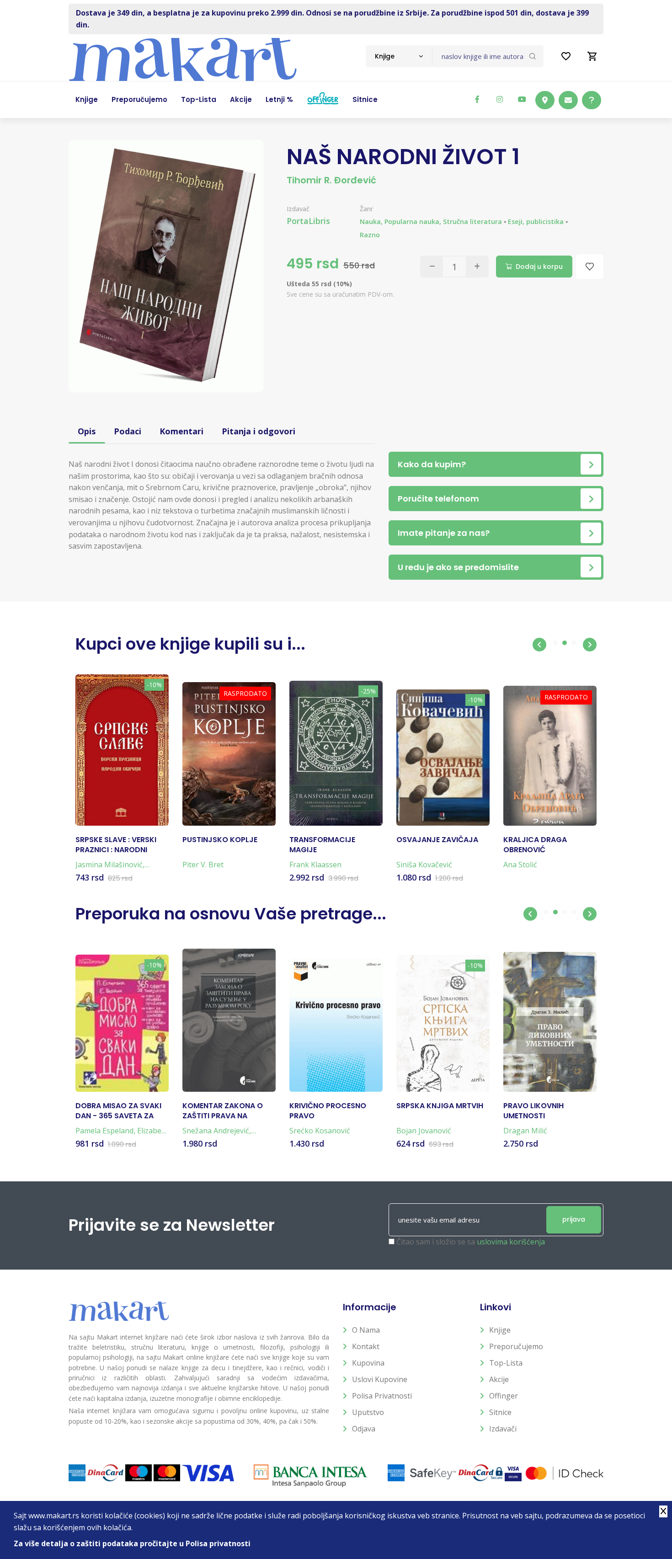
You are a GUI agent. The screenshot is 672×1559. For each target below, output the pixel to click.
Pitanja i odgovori (258, 431)
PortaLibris (308, 220)
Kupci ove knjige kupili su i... (190, 644)
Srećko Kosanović (319, 1131)
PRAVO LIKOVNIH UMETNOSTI (533, 1111)
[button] (539, 644)
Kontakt (365, 1346)
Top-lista (506, 1362)
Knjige (500, 1330)
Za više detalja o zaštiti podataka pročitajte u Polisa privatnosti (132, 1543)
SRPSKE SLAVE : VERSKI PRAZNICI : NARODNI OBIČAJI (115, 845)
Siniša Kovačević (424, 865)
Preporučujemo (516, 1346)
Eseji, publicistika (536, 221)
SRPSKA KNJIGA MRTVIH (439, 1106)
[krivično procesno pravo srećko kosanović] (336, 1024)
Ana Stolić (520, 865)
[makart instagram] (500, 99)
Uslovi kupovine (379, 1379)
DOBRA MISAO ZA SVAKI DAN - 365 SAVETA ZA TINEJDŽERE (118, 1111)
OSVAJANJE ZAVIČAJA (437, 840)
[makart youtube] (522, 99)
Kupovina (368, 1362)
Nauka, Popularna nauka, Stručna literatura (431, 221)
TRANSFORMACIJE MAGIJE (322, 845)
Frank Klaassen (315, 865)
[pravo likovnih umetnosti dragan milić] (550, 1022)
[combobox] (399, 56)
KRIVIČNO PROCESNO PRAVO (327, 1111)
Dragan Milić (525, 1131)
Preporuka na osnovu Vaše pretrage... (230, 913)
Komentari (181, 431)
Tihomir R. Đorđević (331, 180)
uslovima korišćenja (511, 1242)
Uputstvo (368, 1412)
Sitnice (500, 1412)
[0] (592, 56)
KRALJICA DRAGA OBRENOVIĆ (535, 845)
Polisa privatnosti (382, 1395)
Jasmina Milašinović (109, 865)
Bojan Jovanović (423, 1131)
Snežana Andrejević (215, 1131)
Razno (370, 234)
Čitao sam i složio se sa (470, 1242)
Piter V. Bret (203, 865)
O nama (366, 1330)
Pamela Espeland (104, 1131)
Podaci (127, 431)
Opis (87, 431)
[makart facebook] (477, 99)
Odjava (363, 1428)
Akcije (499, 1379)
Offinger (503, 1395)
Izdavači (503, 1428)
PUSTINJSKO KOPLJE (219, 840)
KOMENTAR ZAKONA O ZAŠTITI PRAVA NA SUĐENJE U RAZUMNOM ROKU (224, 1111)
